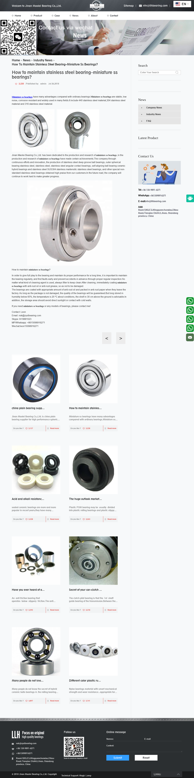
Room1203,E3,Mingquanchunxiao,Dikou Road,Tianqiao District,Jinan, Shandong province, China (35, 761)
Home (18, 15)
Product (38, 15)
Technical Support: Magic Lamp (76, 775)
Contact (114, 15)
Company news (154, 107)
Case (57, 15)
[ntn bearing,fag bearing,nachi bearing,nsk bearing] (97, 5)
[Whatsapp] (190, 300)
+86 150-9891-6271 (151, 190)
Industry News (153, 114)
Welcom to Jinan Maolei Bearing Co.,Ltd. (36, 5)
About (94, 15)
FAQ (148, 121)
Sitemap (129, 6)
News (75, 15)
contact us (146, 156)
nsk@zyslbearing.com (26, 743)
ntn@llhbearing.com (155, 6)
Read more (54, 428)
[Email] (190, 336)
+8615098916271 (157, 195)
